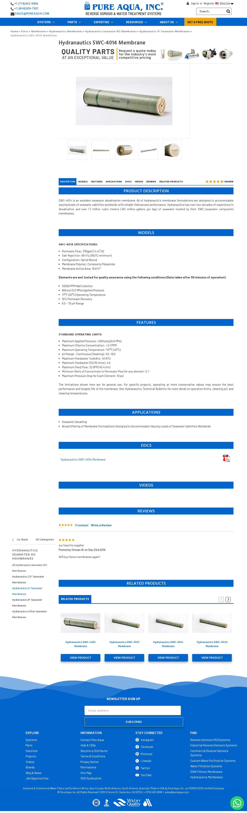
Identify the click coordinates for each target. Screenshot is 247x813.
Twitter (145, 768)
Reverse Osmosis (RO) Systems (210, 740)
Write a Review (101, 525)
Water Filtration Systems (206, 766)
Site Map (85, 773)
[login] (188, 4)
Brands (30, 767)
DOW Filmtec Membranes (206, 771)
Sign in (195, 3)
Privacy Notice (89, 762)
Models (83, 181)
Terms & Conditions (92, 756)
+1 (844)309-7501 (26, 8)
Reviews (151, 181)
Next (228, 599)
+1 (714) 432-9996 (153, 792)
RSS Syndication (91, 778)
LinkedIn (146, 761)
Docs (128, 181)
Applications (114, 181)
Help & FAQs (88, 745)
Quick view (80, 622)
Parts (73, 22)
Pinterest (146, 754)
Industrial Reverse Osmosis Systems (213, 745)
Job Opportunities (37, 778)
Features (96, 181)
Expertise (102, 22)
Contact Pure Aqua (92, 740)
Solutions (32, 751)
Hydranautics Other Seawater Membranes (29, 614)
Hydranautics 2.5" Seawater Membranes (28, 579)
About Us (167, 22)
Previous (221, 599)
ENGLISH (225, 3)
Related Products (171, 181)
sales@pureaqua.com (177, 792)
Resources (135, 22)
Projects (31, 756)
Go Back (22, 539)
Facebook (147, 746)
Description (67, 181)
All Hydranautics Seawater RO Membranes (29, 568)
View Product (80, 657)
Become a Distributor (94, 751)
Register (209, 3)
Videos (139, 181)
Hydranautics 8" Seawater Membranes (27, 602)
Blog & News (33, 773)
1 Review (228, 181)
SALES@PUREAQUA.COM (32, 13)
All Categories (45, 539)
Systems (44, 22)
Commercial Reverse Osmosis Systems (209, 753)
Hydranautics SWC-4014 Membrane (83, 459)
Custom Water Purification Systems (213, 760)
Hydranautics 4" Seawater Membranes (27, 591)
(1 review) (81, 525)
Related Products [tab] (75, 599)
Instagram (147, 740)
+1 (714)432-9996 (26, 3)
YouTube (146, 775)
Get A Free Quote (200, 22)
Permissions (88, 767)
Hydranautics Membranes (206, 777)
